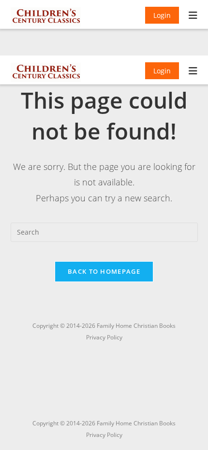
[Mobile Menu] (193, 16)
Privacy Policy (104, 435)
